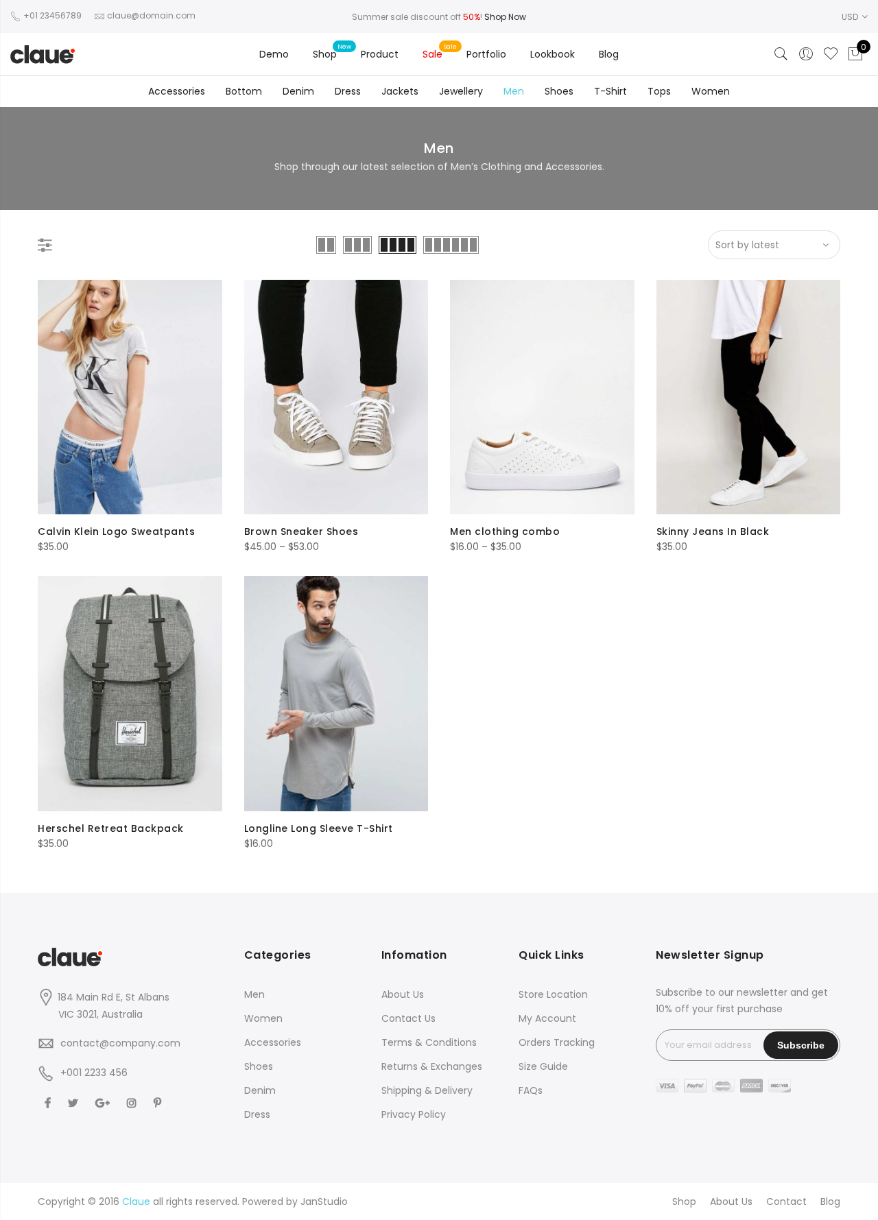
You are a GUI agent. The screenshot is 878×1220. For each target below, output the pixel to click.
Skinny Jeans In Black (713, 531)
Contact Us (408, 1018)
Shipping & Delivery (427, 1090)
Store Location (553, 994)
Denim (298, 91)
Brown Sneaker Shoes (301, 531)
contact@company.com (120, 1043)
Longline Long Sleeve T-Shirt (318, 828)
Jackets (399, 91)
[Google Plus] (104, 1103)
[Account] (806, 54)
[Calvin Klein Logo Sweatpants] (130, 397)
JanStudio (324, 1201)
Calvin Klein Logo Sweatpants (116, 531)
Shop (325, 54)
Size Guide (543, 1066)
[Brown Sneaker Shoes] (336, 397)
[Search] (781, 54)
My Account (547, 1018)
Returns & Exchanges (431, 1066)
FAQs (531, 1090)
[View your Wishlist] (830, 54)
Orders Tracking (557, 1042)
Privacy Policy (413, 1114)
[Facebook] (49, 1103)
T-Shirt (610, 91)
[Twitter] (75, 1103)
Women (710, 91)
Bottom (244, 91)
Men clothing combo (505, 531)
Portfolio (486, 54)
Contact (786, 1201)
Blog (609, 54)
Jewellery (461, 91)
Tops (659, 91)
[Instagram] (133, 1103)
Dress (348, 91)
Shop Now (505, 17)
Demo (274, 54)
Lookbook (552, 54)
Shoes (559, 91)
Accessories (176, 91)
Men (513, 91)
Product (380, 54)
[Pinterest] (159, 1103)
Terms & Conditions (429, 1042)
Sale (432, 54)
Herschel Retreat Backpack (111, 828)
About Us (402, 994)
